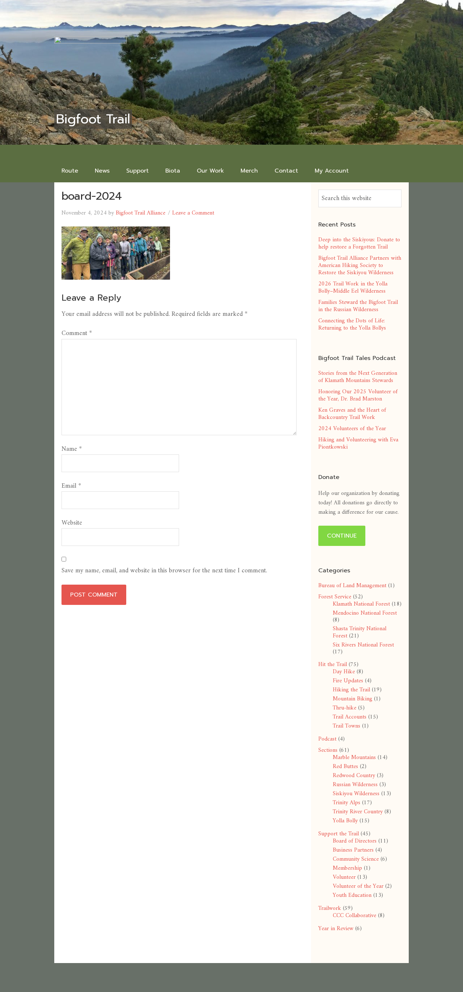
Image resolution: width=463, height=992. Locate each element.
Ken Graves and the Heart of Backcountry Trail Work (352, 414)
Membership (347, 868)
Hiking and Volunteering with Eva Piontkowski (358, 443)
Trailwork (329, 908)
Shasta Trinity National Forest (359, 632)
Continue (342, 535)
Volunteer (344, 877)
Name (71, 449)
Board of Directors (355, 841)
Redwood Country (354, 776)
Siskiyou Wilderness (356, 794)
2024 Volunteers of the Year (352, 429)
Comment (76, 333)
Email (71, 486)
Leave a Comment (193, 213)
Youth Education (352, 895)
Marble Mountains (354, 758)
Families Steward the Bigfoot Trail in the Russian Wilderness (358, 306)
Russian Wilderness (355, 785)
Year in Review (335, 929)
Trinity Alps (346, 803)
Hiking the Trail (351, 690)
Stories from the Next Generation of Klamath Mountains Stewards (357, 377)
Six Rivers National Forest (363, 645)
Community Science (356, 859)
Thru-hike (344, 708)
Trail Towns (346, 726)
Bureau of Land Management (352, 586)
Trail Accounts (349, 717)
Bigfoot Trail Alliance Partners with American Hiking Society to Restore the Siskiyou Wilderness (359, 265)
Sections (327, 750)
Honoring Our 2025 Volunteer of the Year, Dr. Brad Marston (358, 395)
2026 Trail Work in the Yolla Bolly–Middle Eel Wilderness (352, 287)
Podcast (327, 739)
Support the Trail (338, 834)
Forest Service (334, 597)
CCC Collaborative (354, 916)
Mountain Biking (352, 699)
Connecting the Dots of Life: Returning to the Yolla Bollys (352, 324)
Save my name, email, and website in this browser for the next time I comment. (164, 570)
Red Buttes (345, 767)
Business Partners (353, 850)
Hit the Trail (332, 665)
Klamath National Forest (361, 604)
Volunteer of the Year (358, 886)
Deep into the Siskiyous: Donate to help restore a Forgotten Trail (359, 243)
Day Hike (344, 672)
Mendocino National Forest (365, 613)
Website (71, 523)
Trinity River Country (358, 812)
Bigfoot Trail (93, 119)
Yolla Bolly (345, 821)
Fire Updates (348, 681)
